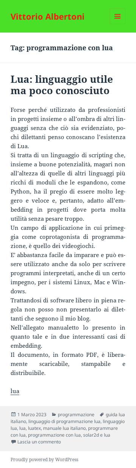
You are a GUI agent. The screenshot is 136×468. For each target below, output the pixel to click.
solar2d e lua (96, 435)
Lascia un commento (39, 442)
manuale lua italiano (64, 428)
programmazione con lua (54, 435)
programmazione (76, 414)
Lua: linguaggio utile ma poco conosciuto (62, 84)
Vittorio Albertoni (48, 16)
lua (15, 391)
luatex (34, 428)
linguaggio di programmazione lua (64, 421)
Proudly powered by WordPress (44, 459)
